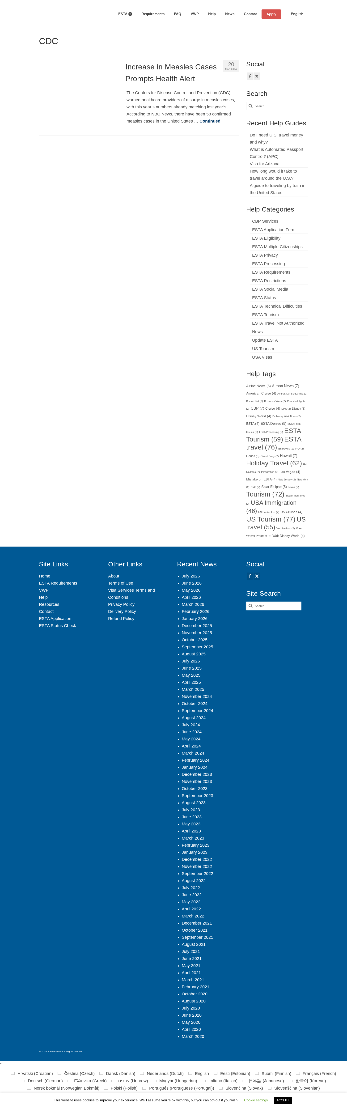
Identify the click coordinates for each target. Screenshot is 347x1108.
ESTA (252, 423)
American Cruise (261, 393)
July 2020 (191, 1008)
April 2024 (191, 746)
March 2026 (193, 604)
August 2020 (194, 1001)
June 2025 (192, 668)
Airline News (258, 386)
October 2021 (194, 930)
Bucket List (254, 401)
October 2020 (194, 994)
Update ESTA (265, 340)
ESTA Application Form (274, 229)
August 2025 (194, 654)
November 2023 (197, 781)
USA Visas (262, 357)
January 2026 (194, 618)
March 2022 (193, 916)
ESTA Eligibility (266, 238)
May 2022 (191, 902)
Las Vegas (289, 472)
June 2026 (192, 583)
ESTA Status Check (57, 625)
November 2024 (197, 696)
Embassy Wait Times (286, 416)
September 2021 (197, 937)
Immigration (269, 472)
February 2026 (195, 611)
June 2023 (192, 817)
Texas (293, 487)
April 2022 (191, 909)
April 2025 (191, 682)
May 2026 (191, 590)
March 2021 (193, 979)
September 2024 (197, 710)
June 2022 (192, 894)
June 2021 (192, 958)
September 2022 (197, 873)
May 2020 (191, 1022)
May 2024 (191, 739)
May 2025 (191, 675)
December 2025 (197, 625)
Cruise (272, 408)
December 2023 (197, 774)
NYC (255, 487)
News (257, 331)
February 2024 (195, 760)
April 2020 (191, 1029)
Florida (252, 456)
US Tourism (263, 348)
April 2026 (191, 597)
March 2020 (193, 1036)
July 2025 (191, 661)
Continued (209, 121)
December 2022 (197, 859)
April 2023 (191, 831)
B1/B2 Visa (299, 393)
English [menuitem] (202, 1073)
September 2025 (197, 647)
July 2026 (191, 576)
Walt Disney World (288, 536)
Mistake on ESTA (261, 479)
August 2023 (194, 802)
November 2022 (197, 866)
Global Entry (270, 456)
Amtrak (283, 393)
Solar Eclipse (274, 487)
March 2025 (193, 689)
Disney (298, 408)
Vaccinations (285, 528)
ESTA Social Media (270, 289)
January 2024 (194, 767)
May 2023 (191, 824)
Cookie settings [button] (256, 1100)
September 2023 (197, 795)
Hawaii (288, 456)
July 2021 (191, 951)
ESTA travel (273, 443)
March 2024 (193, 753)
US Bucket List (268, 512)
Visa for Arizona (264, 163)
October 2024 (194, 703)
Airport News (285, 386)
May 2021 (191, 965)
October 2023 (194, 788)
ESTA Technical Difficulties (277, 306)
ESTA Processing (268, 263)
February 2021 (195, 987)
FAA (299, 448)
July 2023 (191, 809)
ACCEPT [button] (283, 1100)
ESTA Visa (286, 448)
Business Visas (275, 401)
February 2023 (195, 845)
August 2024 (194, 717)
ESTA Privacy (265, 255)
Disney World (258, 416)
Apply (271, 14)
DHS (286, 408)
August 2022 (194, 880)
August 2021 (194, 944)
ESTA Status (264, 297)
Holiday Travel (274, 463)
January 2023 (194, 852)
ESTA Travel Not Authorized (278, 323)
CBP (257, 408)
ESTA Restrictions (269, 280)
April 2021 (191, 972)
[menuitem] (294, 13)
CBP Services (265, 221)
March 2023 (193, 838)
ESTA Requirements (271, 272)
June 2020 (192, 1015)
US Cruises (291, 512)
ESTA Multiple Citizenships (277, 246)
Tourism (265, 494)
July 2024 (191, 724)
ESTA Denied (273, 423)
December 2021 (197, 923)
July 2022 (191, 887)
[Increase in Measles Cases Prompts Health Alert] (78, 95)
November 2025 (197, 632)
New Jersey (287, 479)
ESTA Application (55, 618)
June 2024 (192, 732)
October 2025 (194, 639)
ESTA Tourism (265, 314)
